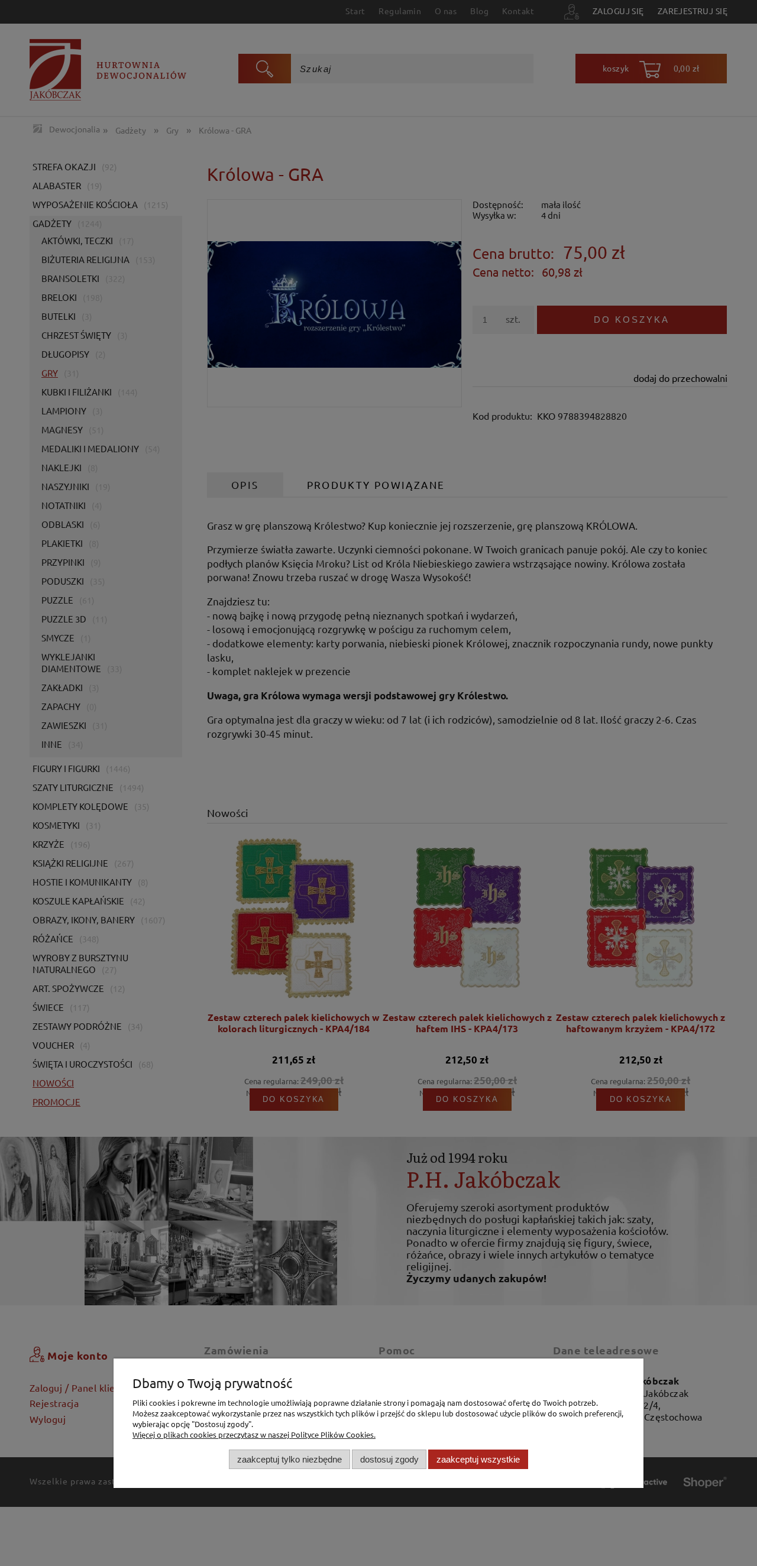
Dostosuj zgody (389, 1459)
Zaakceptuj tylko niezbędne (289, 1459)
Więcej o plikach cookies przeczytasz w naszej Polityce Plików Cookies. (254, 1434)
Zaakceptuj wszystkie (478, 1459)
